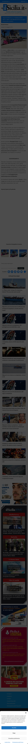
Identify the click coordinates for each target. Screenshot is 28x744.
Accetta (14, 727)
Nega (14, 733)
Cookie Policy (7, 742)
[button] (26, 713)
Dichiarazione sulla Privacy (17, 742)
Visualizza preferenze (14, 738)
